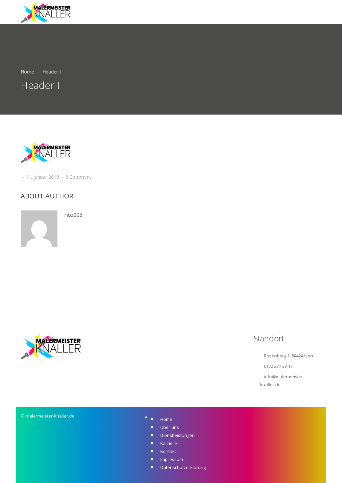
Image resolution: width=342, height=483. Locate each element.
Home (27, 71)
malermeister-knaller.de (50, 416)
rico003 (73, 214)
